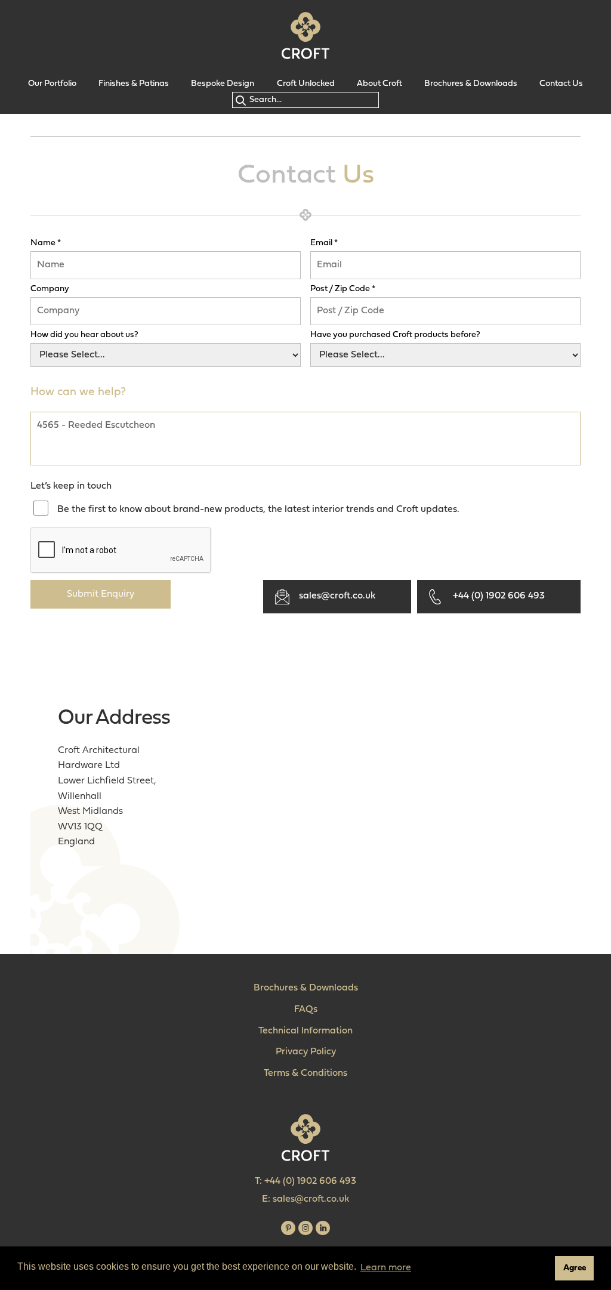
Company (49, 289)
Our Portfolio (52, 83)
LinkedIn (323, 1228)
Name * (45, 243)
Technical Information (305, 1031)
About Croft (379, 83)
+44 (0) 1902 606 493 (499, 596)
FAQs (305, 1009)
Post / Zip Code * (342, 289)
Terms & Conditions (305, 1073)
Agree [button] (574, 1268)
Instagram (305, 1228)
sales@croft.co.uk (337, 596)
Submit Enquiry (100, 594)
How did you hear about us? (84, 335)
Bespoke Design (222, 83)
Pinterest (288, 1228)
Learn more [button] (385, 1268)
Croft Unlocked (306, 83)
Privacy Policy (306, 1052)
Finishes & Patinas (133, 83)
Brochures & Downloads (470, 83)
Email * (324, 243)
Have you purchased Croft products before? (395, 335)
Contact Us (561, 83)
